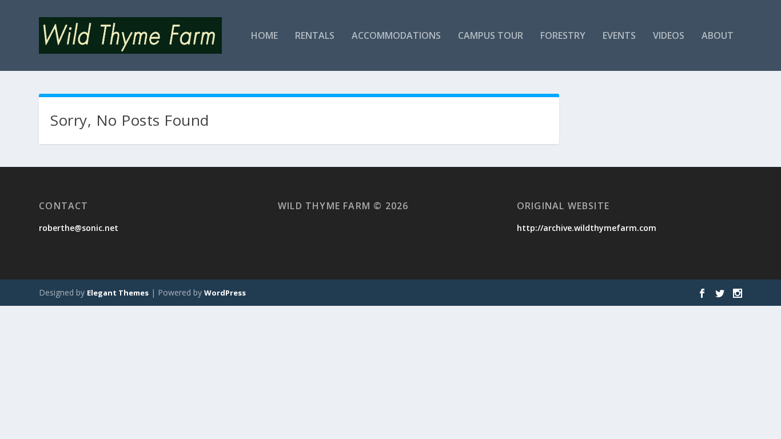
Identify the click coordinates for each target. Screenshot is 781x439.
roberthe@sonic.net (78, 227)
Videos (668, 36)
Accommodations (396, 36)
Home (264, 36)
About (718, 36)
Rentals (314, 36)
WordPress (225, 293)
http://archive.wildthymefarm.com (586, 227)
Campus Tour (490, 36)
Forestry (562, 36)
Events (619, 36)
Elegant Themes (118, 293)
